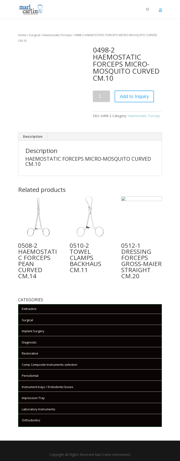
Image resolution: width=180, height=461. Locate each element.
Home (22, 35)
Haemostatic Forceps (57, 35)
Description (32, 136)
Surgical (34, 35)
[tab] (33, 137)
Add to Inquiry (134, 96)
